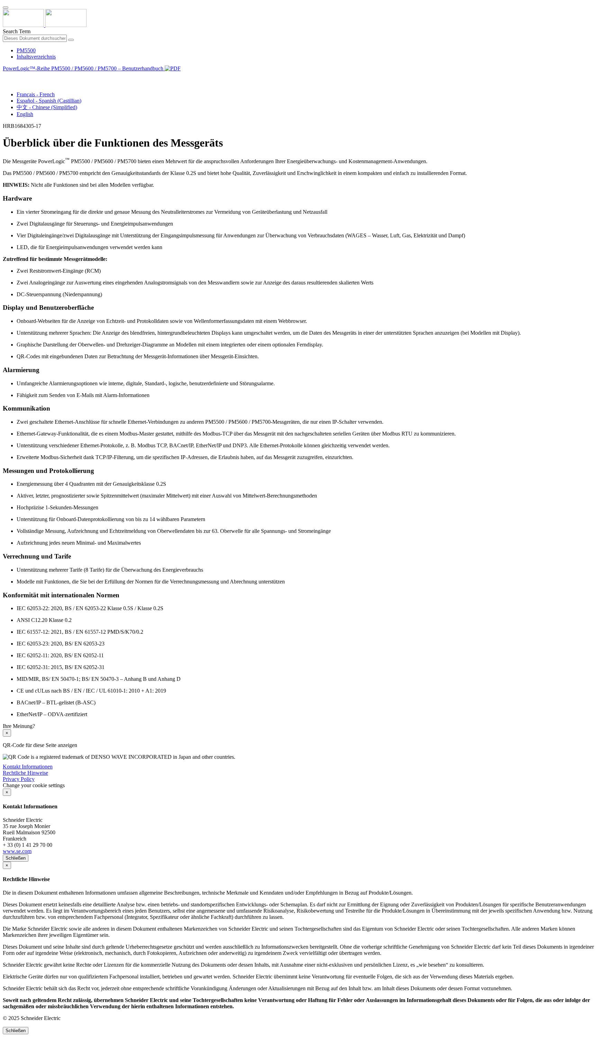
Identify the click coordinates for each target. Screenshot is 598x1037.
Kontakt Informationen (28, 767)
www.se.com (17, 851)
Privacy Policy (19, 779)
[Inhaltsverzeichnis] (5, 76)
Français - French (36, 94)
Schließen (16, 858)
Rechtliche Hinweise (25, 773)
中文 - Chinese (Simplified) (47, 107)
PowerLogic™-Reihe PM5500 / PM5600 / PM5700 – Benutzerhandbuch (84, 68)
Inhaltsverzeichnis (36, 57)
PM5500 (26, 50)
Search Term (16, 31)
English (25, 114)
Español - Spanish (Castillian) (49, 101)
